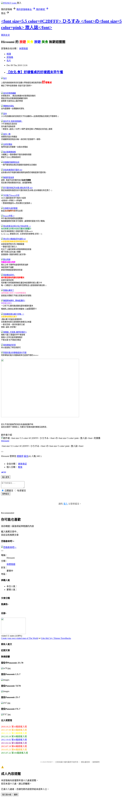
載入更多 (5, 477)
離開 (16, 795)
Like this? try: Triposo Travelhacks (56, 638)
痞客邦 (20, 456)
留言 (26, 456)
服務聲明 (96, 762)
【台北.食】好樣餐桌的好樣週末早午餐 (35, 72)
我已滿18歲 (6, 795)
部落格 (10, 57)
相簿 (9, 54)
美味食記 (22, 464)
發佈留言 (5, 494)
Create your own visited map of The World (19, 638)
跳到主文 (5, 35)
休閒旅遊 (23, 48)
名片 (9, 60)
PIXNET (49, 762)
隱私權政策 (85, 762)
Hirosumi (5, 441)
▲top (3, 472)
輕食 (20, 467)
